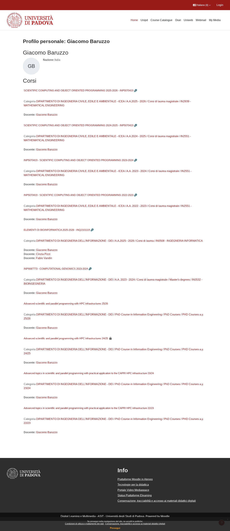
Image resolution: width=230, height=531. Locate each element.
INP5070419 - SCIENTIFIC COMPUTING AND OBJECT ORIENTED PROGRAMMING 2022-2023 (78, 195)
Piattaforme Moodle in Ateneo (135, 479)
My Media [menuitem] (215, 20)
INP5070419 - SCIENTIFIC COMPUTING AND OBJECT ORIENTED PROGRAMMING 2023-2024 (78, 160)
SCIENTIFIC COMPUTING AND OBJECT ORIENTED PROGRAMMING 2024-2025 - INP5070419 (78, 125)
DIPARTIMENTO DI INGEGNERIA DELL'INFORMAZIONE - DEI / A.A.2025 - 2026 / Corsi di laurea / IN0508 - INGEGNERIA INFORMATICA (119, 240)
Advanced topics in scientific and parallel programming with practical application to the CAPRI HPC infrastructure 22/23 (89, 408)
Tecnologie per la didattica (133, 484)
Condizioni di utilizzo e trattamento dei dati (84, 524)
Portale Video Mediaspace (133, 490)
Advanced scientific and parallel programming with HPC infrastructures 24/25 (66, 338)
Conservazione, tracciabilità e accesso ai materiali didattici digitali (135, 524)
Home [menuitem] (134, 20)
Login (220, 5)
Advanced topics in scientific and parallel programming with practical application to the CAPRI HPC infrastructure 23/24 (89, 373)
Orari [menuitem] (178, 20)
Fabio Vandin (44, 258)
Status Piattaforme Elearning (135, 495)
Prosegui (115, 528)
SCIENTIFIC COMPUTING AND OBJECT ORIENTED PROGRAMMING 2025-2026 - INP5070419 (78, 90)
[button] (201, 5)
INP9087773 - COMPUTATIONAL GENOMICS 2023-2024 (56, 268)
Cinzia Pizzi (43, 254)
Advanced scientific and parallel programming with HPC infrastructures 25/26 (66, 303)
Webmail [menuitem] (201, 20)
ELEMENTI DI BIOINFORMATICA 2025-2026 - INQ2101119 (57, 229)
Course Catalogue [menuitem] (161, 20)
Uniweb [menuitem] (188, 20)
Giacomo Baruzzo (46, 114)
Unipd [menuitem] (144, 20)
